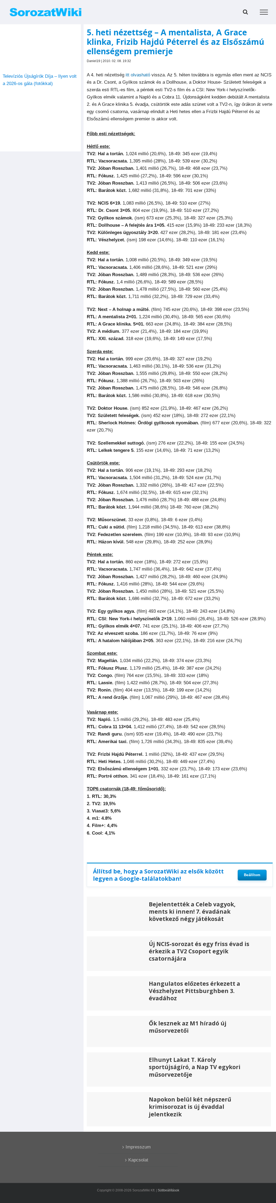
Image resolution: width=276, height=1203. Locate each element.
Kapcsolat (138, 1160)
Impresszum (138, 1147)
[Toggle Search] (245, 12)
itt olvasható (138, 74)
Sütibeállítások (168, 1190)
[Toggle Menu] (264, 12)
